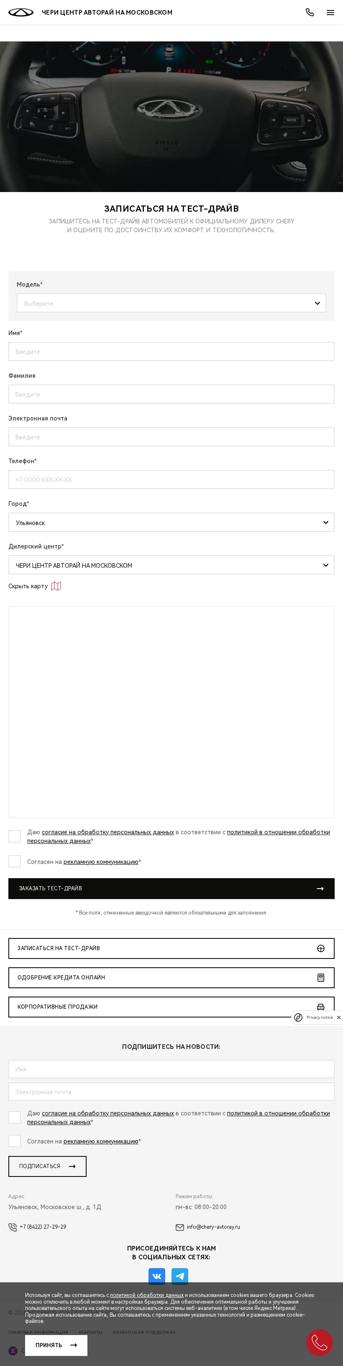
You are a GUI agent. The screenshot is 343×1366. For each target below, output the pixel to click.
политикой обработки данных (147, 1295)
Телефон (21, 461)
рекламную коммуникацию (101, 862)
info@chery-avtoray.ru (213, 1227)
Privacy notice (320, 1017)
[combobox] (168, 303)
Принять (49, 1345)
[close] (338, 1017)
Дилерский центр (34, 546)
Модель (28, 284)
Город (17, 504)
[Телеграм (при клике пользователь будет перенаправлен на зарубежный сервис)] (180, 1276)
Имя (14, 333)
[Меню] (330, 12)
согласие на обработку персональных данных (108, 832)
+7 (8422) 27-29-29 (43, 1227)
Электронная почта (37, 418)
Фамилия (22, 376)
